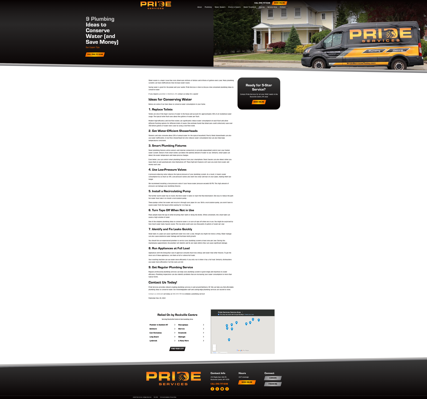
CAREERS (273, 378)
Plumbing (208, 7)
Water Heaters (220, 7)
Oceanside (182, 333)
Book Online (279, 3)
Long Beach (154, 337)
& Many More (183, 341)
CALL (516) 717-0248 (219, 384)
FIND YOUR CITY (177, 349)
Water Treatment (250, 7)
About (199, 7)
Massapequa (183, 325)
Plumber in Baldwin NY (159, 325)
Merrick (181, 329)
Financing (273, 384)
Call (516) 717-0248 (262, 3)
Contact (283, 7)
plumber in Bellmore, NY (168, 94)
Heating (262, 7)
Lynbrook (153, 341)
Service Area (272, 7)
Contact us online (155, 294)
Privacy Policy (173, 397)
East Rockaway (156, 333)
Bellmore (153, 329)
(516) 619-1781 (177, 294)
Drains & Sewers (234, 7)
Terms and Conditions (164, 397)
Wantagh (181, 337)
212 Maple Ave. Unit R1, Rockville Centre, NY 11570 (220, 378)
